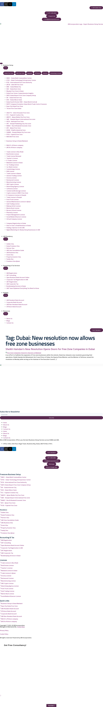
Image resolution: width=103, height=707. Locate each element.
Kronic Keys (21, 627)
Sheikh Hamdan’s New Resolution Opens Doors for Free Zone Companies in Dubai (50, 349)
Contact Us (6, 429)
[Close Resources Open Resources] (5, 313)
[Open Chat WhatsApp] (0, 695)
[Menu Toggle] (1, 63)
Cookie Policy (4, 634)
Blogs (5, 427)
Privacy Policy (4, 630)
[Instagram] (6, 4)
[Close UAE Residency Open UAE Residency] (5, 239)
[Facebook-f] (2, 4)
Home (5, 423)
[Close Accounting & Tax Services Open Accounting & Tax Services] (5, 268)
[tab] (9, 73)
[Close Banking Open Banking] (5, 295)
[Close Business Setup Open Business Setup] (5, 67)
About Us (6, 425)
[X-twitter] (10, 4)
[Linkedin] (14, 4)
